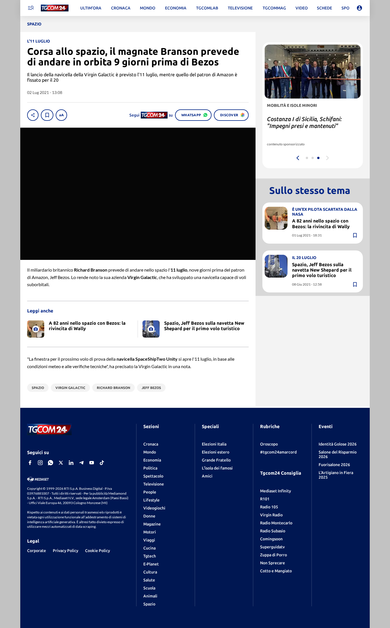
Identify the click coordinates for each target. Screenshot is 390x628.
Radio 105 (269, 507)
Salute (149, 580)
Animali (150, 596)
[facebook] (30, 463)
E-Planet (151, 564)
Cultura (150, 572)
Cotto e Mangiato (276, 571)
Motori (149, 532)
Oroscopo (269, 444)
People (149, 492)
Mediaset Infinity (275, 491)
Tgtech (149, 556)
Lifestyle (151, 500)
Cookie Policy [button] (97, 550)
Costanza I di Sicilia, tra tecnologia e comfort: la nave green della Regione (311, 126)
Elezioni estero (215, 452)
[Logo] (55, 8)
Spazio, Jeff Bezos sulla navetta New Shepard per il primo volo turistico (321, 270)
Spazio (149, 604)
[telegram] (81, 463)
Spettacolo (153, 476)
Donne (149, 516)
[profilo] (359, 8)
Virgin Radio (271, 515)
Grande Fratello (216, 460)
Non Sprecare (272, 563)
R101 (265, 499)
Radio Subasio (272, 531)
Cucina (149, 548)
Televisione (153, 484)
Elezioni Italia (214, 444)
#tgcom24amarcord (278, 452)
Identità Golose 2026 (338, 444)
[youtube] (92, 463)
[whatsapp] (50, 463)
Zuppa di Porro (273, 555)
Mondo (149, 452)
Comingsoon (271, 539)
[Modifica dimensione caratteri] (61, 115)
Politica (150, 468)
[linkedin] (71, 463)
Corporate (36, 550)
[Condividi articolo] (33, 115)
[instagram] (40, 463)
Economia (152, 460)
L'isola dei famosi (217, 468)
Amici (207, 476)
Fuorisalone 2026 (334, 464)
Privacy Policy (65, 550)
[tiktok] (102, 463)
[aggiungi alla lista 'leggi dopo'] (47, 115)
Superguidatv (272, 547)
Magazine (152, 524)
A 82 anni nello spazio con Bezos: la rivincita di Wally (321, 223)
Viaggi (149, 540)
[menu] (30, 8)
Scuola (149, 588)
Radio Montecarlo (276, 523)
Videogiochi (154, 508)
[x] (61, 463)
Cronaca (150, 444)
